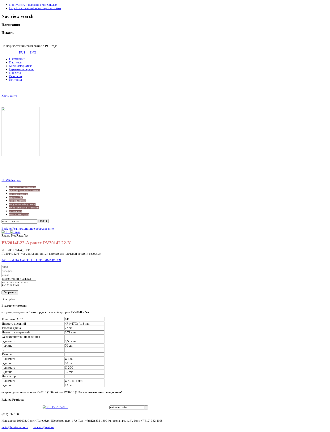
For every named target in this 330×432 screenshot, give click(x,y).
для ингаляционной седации (22, 187)
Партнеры (15, 62)
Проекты (15, 72)
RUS (22, 52)
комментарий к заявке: (16, 278)
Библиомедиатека (20, 65)
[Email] (15, 232)
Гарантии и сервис (21, 69)
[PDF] (6, 232)
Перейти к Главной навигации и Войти (35, 8)
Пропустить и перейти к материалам (33, 4)
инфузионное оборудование (22, 204)
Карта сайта (9, 95)
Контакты (15, 79)
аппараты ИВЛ (16, 197)
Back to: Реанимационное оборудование (28, 228)
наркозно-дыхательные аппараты (24, 190)
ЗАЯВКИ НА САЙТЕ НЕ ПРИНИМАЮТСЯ (31, 260)
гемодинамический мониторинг (24, 207)
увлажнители (15, 211)
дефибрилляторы (17, 200)
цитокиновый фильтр (19, 214)
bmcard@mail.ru (43, 427)
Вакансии (15, 76)
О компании (17, 59)
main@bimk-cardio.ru (15, 427)
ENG (33, 52)
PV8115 (63, 407)
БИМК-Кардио (11, 180)
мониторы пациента (18, 194)
